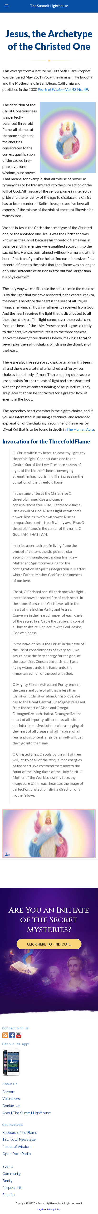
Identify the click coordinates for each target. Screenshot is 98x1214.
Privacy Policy (54, 1209)
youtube (18, 1035)
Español (9, 1195)
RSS (5, 1035)
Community (11, 1174)
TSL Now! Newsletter (19, 1139)
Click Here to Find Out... (49, 944)
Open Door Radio (16, 1154)
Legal (40, 1209)
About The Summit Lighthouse (26, 1113)
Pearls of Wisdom (16, 1147)
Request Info (12, 1188)
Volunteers (11, 1099)
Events (7, 1166)
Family (7, 1181)
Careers (8, 1092)
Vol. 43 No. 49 (63, 89)
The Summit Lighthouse (49, 5)
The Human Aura (80, 429)
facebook (12, 1035)
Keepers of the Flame (19, 1133)
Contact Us (11, 1106)
